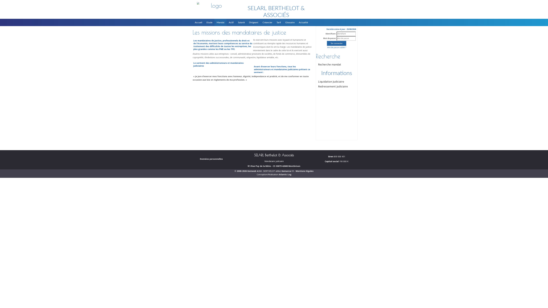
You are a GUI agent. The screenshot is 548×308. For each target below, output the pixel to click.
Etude (209, 22)
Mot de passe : (330, 38)
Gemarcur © (287, 171)
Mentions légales (305, 171)
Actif (231, 22)
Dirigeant (253, 22)
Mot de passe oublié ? (336, 47)
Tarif (279, 22)
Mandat (220, 22)
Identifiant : (331, 34)
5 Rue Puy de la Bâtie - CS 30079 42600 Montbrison (274, 166)
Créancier (267, 22)
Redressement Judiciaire (333, 86)
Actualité (303, 22)
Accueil (198, 22)
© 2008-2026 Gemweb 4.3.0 (247, 171)
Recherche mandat (329, 64)
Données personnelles (211, 159)
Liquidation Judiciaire (331, 81)
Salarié (241, 22)
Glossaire (290, 22)
